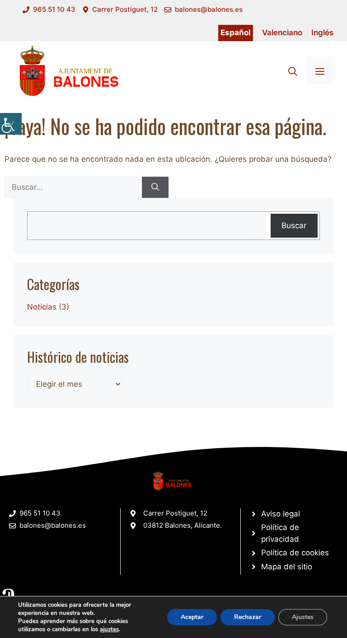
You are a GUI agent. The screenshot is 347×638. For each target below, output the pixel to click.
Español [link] (235, 32)
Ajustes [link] (303, 617)
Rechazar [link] (247, 617)
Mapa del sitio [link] (286, 566)
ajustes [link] (109, 629)
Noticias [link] (41, 306)
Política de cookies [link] (295, 552)
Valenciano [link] (282, 32)
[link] (11, 124)
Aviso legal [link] (280, 513)
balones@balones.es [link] (209, 9)
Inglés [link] (322, 32)
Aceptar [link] (192, 617)
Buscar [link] (293, 225)
